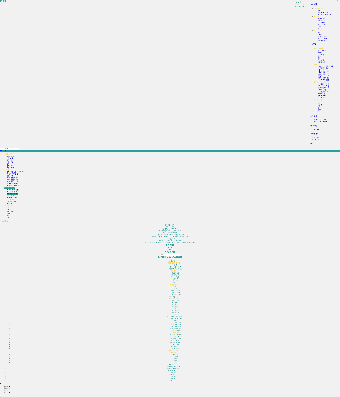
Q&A (8, 218)
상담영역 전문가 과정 (12, 178)
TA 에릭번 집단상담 (12, 198)
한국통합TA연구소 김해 (173, 366)
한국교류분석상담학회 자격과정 (15, 172)
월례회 (9, 214)
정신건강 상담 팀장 (175, 293)
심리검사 (175, 283)
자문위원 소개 (10, 168)
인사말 (175, 265)
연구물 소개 (10, 166)
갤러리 (9, 216)
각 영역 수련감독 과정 (13, 184)
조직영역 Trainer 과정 (13, 182)
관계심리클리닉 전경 (175, 267)
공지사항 (9, 210)
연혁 (8, 164)
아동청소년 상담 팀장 (175, 295)
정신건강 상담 (175, 279)
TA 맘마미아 (10, 204)
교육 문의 (173, 378)
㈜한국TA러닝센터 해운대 (173, 368)
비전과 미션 (10, 162)
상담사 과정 (10, 176)
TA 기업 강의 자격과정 (13, 190)
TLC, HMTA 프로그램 (13, 192)
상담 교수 (175, 289)
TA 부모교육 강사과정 (13, 186)
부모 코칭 (175, 281)
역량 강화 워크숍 (11, 202)
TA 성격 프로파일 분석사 (13, 174)
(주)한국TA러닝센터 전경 (175, 269)
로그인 (170, 248)
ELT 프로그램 (10, 200)
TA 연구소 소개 (11, 156)
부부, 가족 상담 (175, 277)
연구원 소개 (10, 160)
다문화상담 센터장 (175, 291)
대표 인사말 (10, 158)
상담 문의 (173, 376)
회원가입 (170, 250)
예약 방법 (173, 372)
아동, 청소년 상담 (175, 275)
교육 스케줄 (10, 212)
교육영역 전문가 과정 (12, 180)
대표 (175, 287)
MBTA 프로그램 (11, 196)
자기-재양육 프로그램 (300, 6)
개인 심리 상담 (175, 273)
